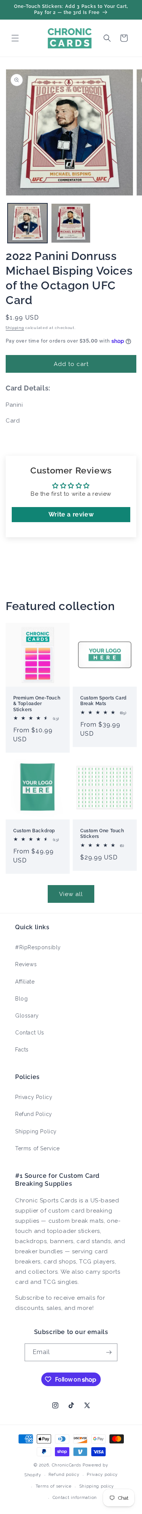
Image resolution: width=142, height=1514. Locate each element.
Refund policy (63, 1474)
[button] (15, 38)
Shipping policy (96, 1486)
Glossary (27, 1016)
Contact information (75, 1497)
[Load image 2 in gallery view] (71, 223)
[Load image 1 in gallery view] (27, 223)
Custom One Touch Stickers (102, 833)
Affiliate (24, 982)
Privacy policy (102, 1474)
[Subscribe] (108, 1352)
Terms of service (54, 1486)
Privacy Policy (33, 1097)
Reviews (26, 964)
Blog (21, 999)
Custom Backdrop (34, 830)
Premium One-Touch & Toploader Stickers (36, 703)
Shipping (15, 328)
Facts (22, 1050)
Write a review (71, 514)
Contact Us (29, 1033)
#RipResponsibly (38, 947)
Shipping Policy (36, 1131)
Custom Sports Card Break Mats (103, 700)
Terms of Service (37, 1148)
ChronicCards (66, 1465)
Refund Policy (33, 1114)
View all (71, 894)
